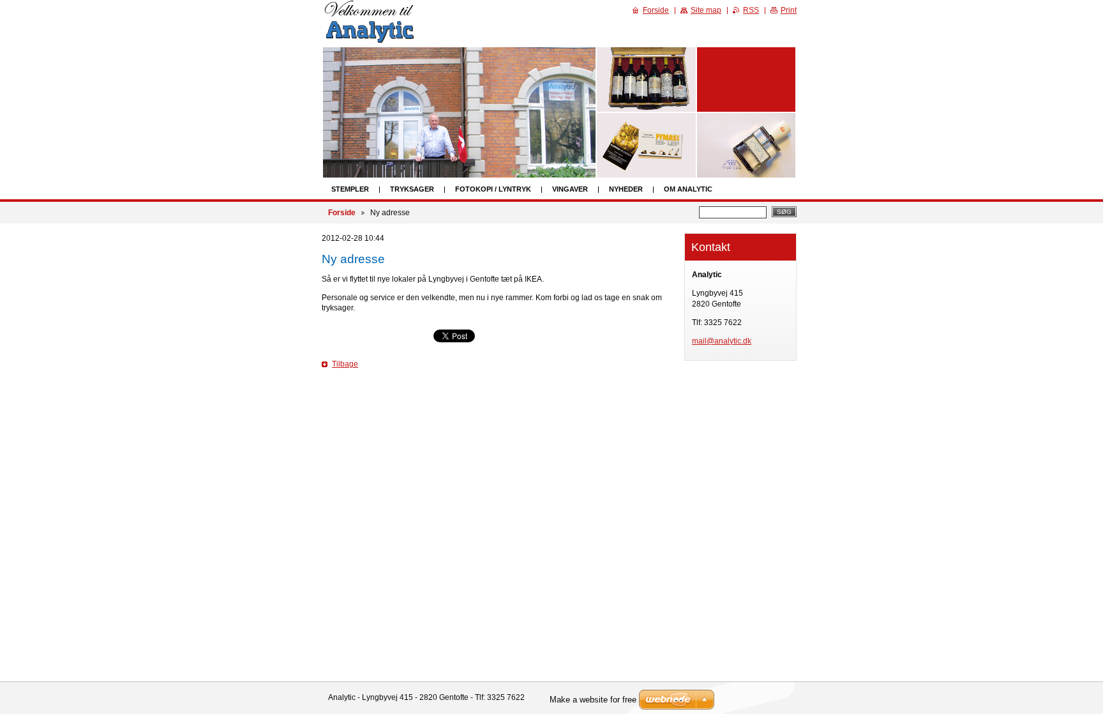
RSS (751, 10)
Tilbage (345, 364)
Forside (342, 212)
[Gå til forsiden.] (370, 41)
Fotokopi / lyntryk (493, 189)
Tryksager (412, 189)
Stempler (350, 189)
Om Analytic (688, 189)
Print (789, 10)
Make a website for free (593, 699)
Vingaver (570, 189)
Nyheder (626, 189)
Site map (706, 10)
